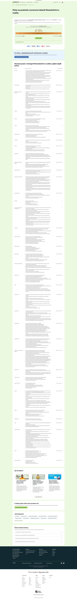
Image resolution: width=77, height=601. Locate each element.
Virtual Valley (44, 582)
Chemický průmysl (24, 516)
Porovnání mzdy (36, 2)
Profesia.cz (23, 579)
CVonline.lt (37, 577)
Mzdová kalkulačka (15, 556)
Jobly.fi (50, 577)
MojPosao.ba (44, 578)
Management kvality (18, 518)
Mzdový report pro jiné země (43, 552)
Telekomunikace (43, 518)
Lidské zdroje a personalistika (52, 516)
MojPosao (43, 577)
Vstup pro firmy (55, 2)
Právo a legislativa (26, 518)
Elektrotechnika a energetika (33, 516)
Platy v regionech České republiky (18, 552)
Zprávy (53, 555)
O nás (26, 553)
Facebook (53, 552)
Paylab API (40, 555)
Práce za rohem (24, 583)
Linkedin (53, 553)
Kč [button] (59, 2)
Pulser (43, 583)
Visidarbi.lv (37, 582)
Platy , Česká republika (21, 4)
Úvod (13, 4)
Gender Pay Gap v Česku (42, 550)
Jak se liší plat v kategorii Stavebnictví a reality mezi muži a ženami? (25, 541)
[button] (63, 2)
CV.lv (36, 578)
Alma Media (40, 566)
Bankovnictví (17, 516)
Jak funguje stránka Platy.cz (30, 552)
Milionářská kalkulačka (16, 555)
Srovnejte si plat (38, 38)
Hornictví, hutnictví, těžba (42, 516)
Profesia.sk (23, 578)
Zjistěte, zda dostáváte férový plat (20, 507)
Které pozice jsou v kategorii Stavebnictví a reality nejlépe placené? (25, 535)
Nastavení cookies (49, 563)
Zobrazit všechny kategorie (18, 520)
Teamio (30, 578)
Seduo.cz (30, 579)
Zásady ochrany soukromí (38, 563)
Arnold (29, 577)
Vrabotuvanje (44, 579)
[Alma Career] (38, 592)
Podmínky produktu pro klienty (30, 550)
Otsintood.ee (37, 583)
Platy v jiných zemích (16, 553)
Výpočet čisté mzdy (29, 2)
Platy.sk (30, 583)
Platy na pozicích (22, 2)
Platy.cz (30, 582)
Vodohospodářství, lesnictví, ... (52, 518)
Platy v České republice (16, 550)
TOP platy (14, 558)
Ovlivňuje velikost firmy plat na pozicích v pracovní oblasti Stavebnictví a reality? (26, 538)
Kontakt (53, 550)
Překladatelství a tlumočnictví (35, 518)
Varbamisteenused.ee (38, 587)
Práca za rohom (24, 582)
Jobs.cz (23, 577)
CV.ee (36, 579)
